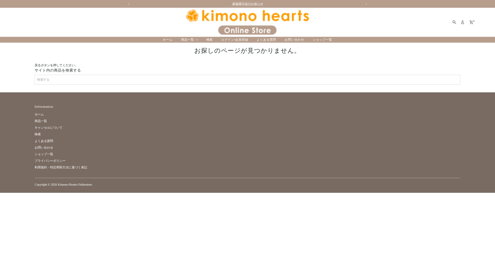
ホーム (167, 39)
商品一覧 (188, 39)
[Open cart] (471, 22)
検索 (209, 39)
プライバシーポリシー (50, 160)
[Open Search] (454, 22)
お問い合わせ (294, 39)
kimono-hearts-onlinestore (75, 184)
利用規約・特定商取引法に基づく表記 (61, 167)
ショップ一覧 (322, 39)
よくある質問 (266, 39)
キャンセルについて (48, 127)
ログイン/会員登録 (234, 39)
